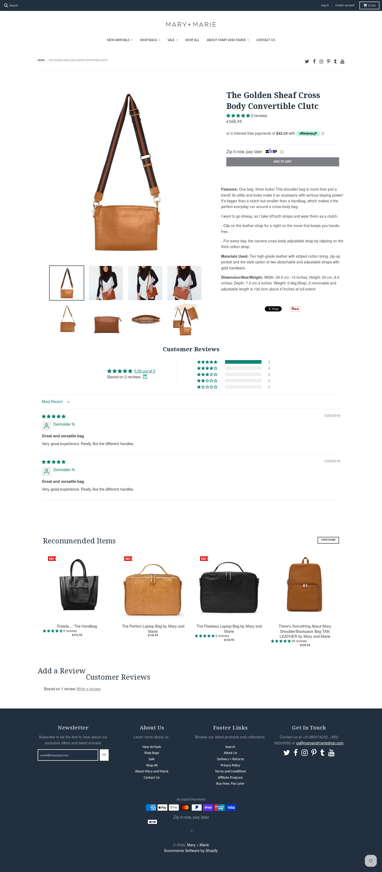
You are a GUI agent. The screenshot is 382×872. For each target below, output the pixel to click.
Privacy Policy (230, 765)
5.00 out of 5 (144, 371)
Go (104, 754)
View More (328, 540)
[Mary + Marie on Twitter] (307, 61)
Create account (344, 5)
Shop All (192, 40)
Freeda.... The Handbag (77, 626)
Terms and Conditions (230, 771)
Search (230, 747)
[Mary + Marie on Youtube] (342, 61)
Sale (171, 40)
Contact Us (265, 40)
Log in (325, 5)
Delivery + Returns (230, 759)
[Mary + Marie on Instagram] (321, 61)
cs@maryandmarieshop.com (320, 742)
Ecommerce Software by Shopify (191, 850)
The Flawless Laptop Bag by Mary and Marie (229, 628)
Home (41, 60)
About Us (230, 753)
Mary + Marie (198, 844)
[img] (53, 416)
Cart (372, 5)
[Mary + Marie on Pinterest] (328, 61)
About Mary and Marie (226, 40)
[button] (238, 115)
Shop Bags (148, 40)
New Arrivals (118, 40)
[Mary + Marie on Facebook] (314, 61)
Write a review (88, 688)
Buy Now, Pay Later (230, 783)
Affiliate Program (230, 777)
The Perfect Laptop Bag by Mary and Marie (153, 628)
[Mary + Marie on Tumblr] (335, 61)
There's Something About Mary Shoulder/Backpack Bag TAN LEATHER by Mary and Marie (305, 631)
